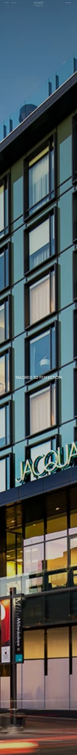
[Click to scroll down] (38, 752)
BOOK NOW (68, 2)
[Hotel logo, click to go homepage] (38, 4)
